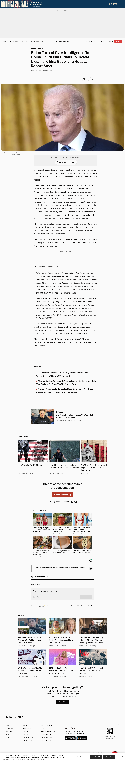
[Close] (122, 757)
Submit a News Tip (46, 741)
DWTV (43, 41)
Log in (74, 502)
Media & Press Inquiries (48, 731)
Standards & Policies (47, 737)
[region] (62, 757)
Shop (7, 734)
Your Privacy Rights (47, 725)
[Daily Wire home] (62, 41)
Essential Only (96, 756)
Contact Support (28, 737)
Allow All (109, 756)
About (25, 725)
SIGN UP (118, 41)
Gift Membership (28, 741)
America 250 (35, 41)
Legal (42, 728)
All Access (25, 41)
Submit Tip (62, 702)
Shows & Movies (14, 41)
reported (56, 198)
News (4, 41)
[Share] (92, 79)
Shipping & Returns (46, 734)
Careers (25, 734)
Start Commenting (62, 495)
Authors (25, 731)
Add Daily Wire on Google (67, 162)
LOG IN (111, 41)
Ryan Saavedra (36, 70)
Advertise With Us (28, 728)
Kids (7, 737)
